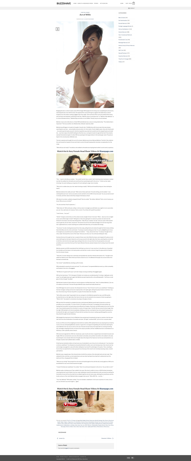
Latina (76, 425)
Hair (69, 423)
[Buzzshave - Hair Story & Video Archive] (63, 3)
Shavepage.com (106, 151)
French (102, 422)
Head (75, 423)
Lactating (72, 425)
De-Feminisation (123, 20)
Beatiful (96, 420)
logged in (67, 448)
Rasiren (103, 425)
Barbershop (92, 420)
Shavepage (63, 426)
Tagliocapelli (90, 426)
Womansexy (106, 426)
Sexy (109, 425)
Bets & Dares (122, 17)
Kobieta (93, 423)
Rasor (107, 425)
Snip (80, 426)
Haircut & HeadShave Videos (85, 3)
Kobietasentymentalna (108, 423)
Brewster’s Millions (107, 438)
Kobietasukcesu (59, 425)
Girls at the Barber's (124, 29)
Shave (112, 425)
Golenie (66, 423)
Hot (83, 423)
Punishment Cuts (123, 39)
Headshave (79, 423)
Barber (87, 420)
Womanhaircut (100, 426)
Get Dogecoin (103, 3)
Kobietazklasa (67, 425)
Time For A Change (85, 12)
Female (96, 422)
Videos (120, 61)
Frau (99, 422)
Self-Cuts (121, 50)
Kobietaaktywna (98, 423)
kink (90, 423)
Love (84, 425)
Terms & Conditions (74, 456)
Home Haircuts (122, 32)
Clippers (65, 422)
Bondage (100, 420)
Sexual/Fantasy (122, 53)
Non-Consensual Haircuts (125, 35)
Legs (79, 425)
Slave (75, 426)
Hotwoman (86, 423)
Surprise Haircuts (123, 56)
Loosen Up (61, 438)
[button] (121, 3)
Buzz (104, 420)
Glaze (62, 423)
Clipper (62, 422)
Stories (96, 3)
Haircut (71, 423)
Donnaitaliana (91, 422)
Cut (75, 422)
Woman (95, 426)
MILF (86, 425)
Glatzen (59, 423)
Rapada (100, 425)
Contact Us (83, 456)
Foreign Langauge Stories (125, 26)
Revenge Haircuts (123, 42)
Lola (81, 425)
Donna (86, 422)
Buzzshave (91, 19)
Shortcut (68, 426)
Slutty (77, 426)
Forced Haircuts (123, 23)
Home (74, 3)
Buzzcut (107, 420)
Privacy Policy (64, 456)
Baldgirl (84, 420)
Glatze (111, 422)
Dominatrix (78, 422)
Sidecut (71, 426)
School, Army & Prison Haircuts (127, 45)
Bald (81, 420)
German (106, 422)
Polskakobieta (95, 425)
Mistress (89, 425)
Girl (109, 422)
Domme (83, 422)
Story (86, 426)
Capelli (58, 422)
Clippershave (70, 422)
